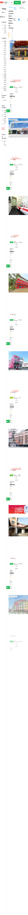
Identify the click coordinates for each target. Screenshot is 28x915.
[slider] (2, 15)
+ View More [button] (3, 128)
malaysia (10, 7)
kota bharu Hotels (15, 8)
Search (17, 2)
